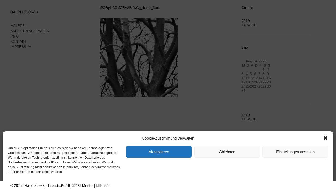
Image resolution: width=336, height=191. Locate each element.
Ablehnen (227, 152)
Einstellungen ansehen (295, 152)
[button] (325, 138)
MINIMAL (103, 186)
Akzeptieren (159, 152)
